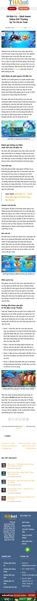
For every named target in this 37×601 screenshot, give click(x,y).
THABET (29, 27)
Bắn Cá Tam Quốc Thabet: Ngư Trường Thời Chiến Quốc (20, 473)
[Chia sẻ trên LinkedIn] (27, 419)
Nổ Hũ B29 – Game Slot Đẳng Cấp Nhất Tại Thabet (21, 481)
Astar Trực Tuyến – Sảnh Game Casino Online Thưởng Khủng (27, 445)
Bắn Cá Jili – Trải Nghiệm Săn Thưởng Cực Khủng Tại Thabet (20, 465)
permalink (18, 428)
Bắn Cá (18, 13)
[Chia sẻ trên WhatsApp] (9, 419)
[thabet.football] (18, 3)
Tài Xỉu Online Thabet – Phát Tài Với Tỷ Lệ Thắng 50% (20, 490)
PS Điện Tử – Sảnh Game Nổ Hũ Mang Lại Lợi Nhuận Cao (9, 445)
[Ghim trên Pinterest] (23, 419)
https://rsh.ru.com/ (29, 565)
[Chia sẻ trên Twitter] (16, 419)
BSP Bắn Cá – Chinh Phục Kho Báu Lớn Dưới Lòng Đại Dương (18, 197)
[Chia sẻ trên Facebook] (13, 419)
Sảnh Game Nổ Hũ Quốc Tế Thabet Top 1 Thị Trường (21, 498)
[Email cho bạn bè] (20, 419)
